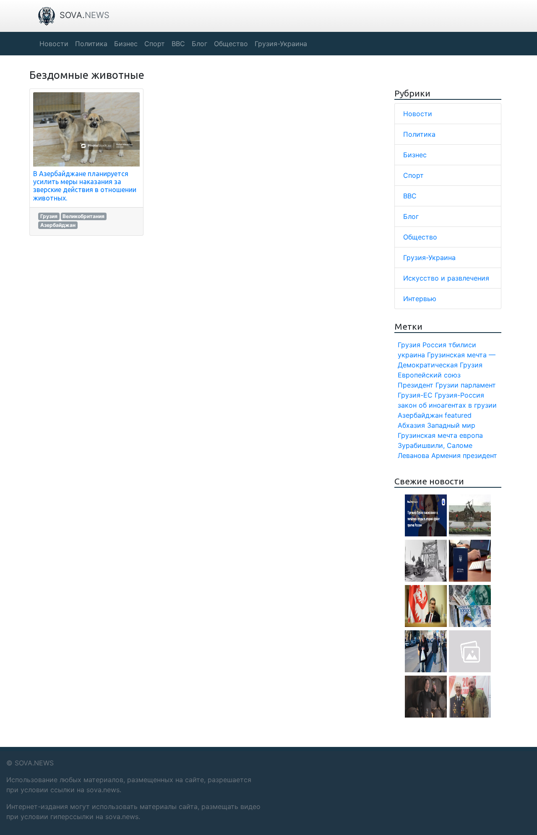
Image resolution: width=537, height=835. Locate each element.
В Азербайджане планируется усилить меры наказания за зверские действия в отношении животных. (84, 186)
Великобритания (83, 216)
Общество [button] (231, 43)
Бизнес (415, 155)
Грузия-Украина (429, 257)
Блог (411, 216)
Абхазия (411, 425)
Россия (434, 345)
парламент (478, 385)
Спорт (413, 175)
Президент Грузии (428, 385)
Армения (446, 455)
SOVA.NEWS (34, 763)
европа (471, 435)
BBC (410, 196)
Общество (420, 237)
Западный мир (451, 425)
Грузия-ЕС (415, 395)
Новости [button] (53, 43)
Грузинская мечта (427, 435)
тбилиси (462, 345)
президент (480, 455)
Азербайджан (58, 225)
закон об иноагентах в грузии (447, 405)
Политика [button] (91, 43)
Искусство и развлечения (446, 278)
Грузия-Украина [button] (281, 43)
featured (458, 415)
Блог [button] (199, 43)
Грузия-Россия (459, 395)
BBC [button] (178, 43)
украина (411, 355)
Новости (417, 113)
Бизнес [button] (126, 43)
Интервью (419, 298)
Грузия (48, 216)
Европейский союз (429, 375)
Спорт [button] (154, 43)
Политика (419, 134)
